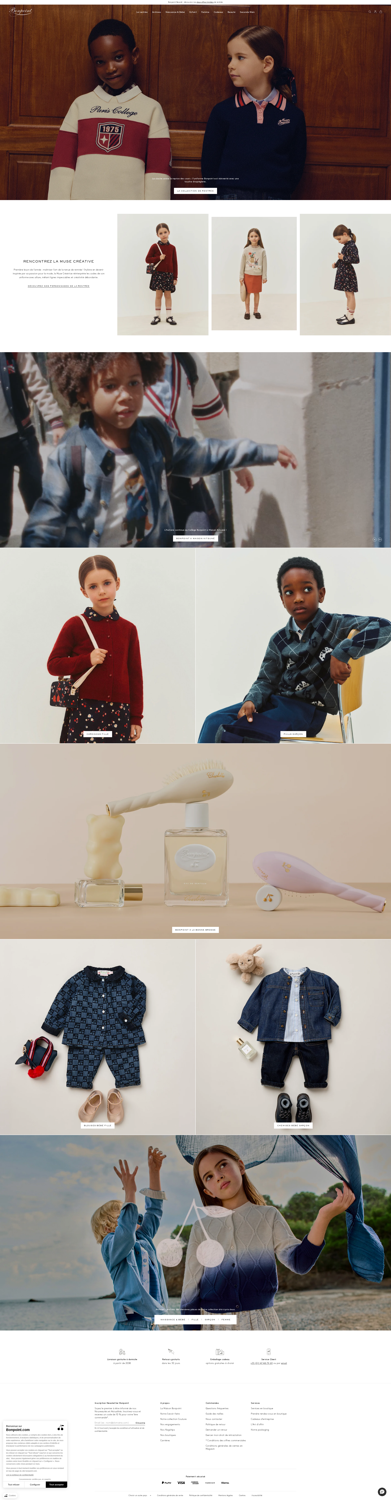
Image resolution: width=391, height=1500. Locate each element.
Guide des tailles (214, 1414)
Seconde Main (247, 12)
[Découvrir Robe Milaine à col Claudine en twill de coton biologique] (345, 274)
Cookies (242, 1495)
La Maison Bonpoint (170, 1408)
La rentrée (142, 12)
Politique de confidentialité (200, 1495)
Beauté (231, 12)
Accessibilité (257, 1495)
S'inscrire (140, 1423)
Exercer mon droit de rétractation (224, 1435)
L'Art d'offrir (257, 1424)
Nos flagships (167, 1430)
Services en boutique (262, 1408)
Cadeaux (218, 12)
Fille (195, 1320)
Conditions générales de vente (170, 1495)
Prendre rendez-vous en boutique (269, 1414)
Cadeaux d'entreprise (262, 1419)
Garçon (210, 1320)
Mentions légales (225, 1495)
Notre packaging (260, 1430)
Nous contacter (214, 1419)
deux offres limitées (205, 2)
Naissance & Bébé (175, 12)
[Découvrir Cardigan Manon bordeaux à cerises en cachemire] (162, 274)
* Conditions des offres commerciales (226, 1441)
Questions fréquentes (217, 1408)
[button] (370, 11)
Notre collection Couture (173, 1419)
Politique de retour (216, 1424)
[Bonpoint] (20, 11)
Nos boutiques (168, 1435)
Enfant (193, 12)
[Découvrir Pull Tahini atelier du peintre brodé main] (254, 273)
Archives (156, 12)
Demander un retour (216, 1430)
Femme (205, 12)
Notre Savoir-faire (170, 1414)
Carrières (165, 1441)
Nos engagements (170, 1424)
